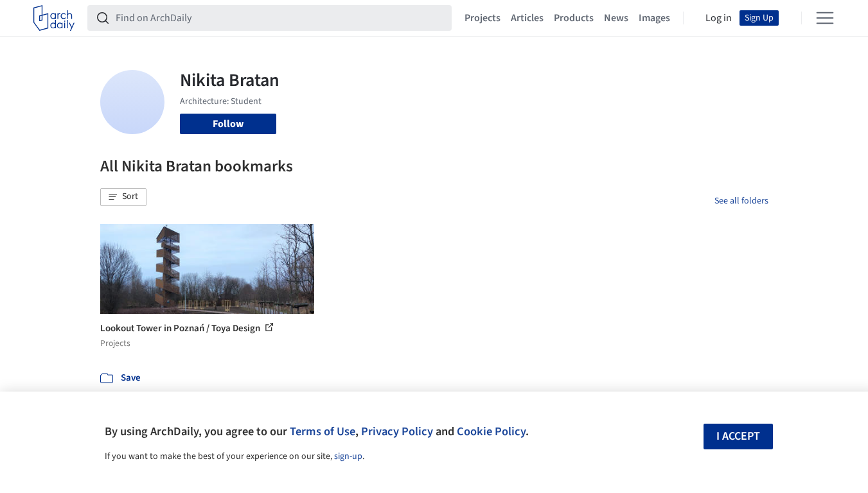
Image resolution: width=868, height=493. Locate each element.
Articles (527, 18)
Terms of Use (322, 431)
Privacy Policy (397, 431)
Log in (718, 18)
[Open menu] (825, 18)
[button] (123, 197)
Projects (482, 18)
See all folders (741, 200)
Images (654, 18)
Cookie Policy (491, 431)
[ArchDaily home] (54, 18)
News (616, 18)
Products (574, 18)
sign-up (348, 456)
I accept (738, 436)
